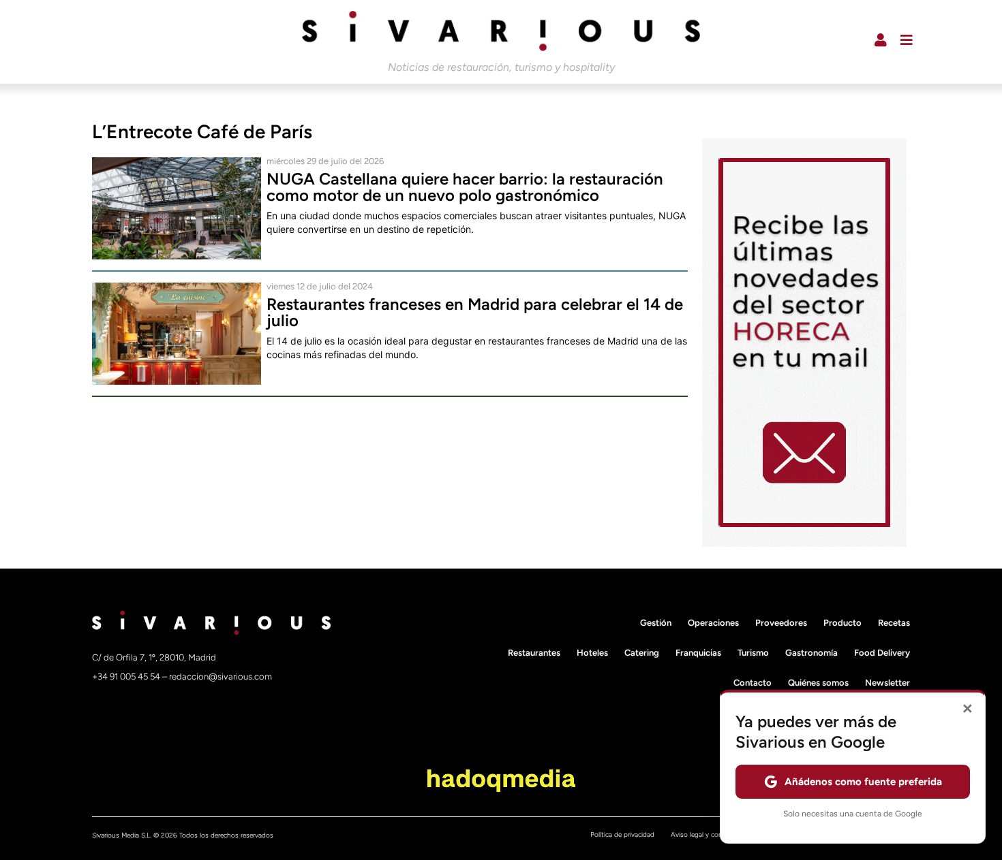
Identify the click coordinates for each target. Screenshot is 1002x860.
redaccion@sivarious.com (220, 676)
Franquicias (698, 653)
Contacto (752, 683)
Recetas (894, 623)
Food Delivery (882, 653)
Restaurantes (534, 653)
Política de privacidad (622, 834)
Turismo (753, 653)
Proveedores (781, 623)
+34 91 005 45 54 (127, 676)
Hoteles (592, 653)
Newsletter (887, 683)
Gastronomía (811, 653)
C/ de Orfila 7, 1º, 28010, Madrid (154, 657)
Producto (842, 623)
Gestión (655, 623)
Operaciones (713, 623)
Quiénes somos (818, 683)
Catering (641, 653)
